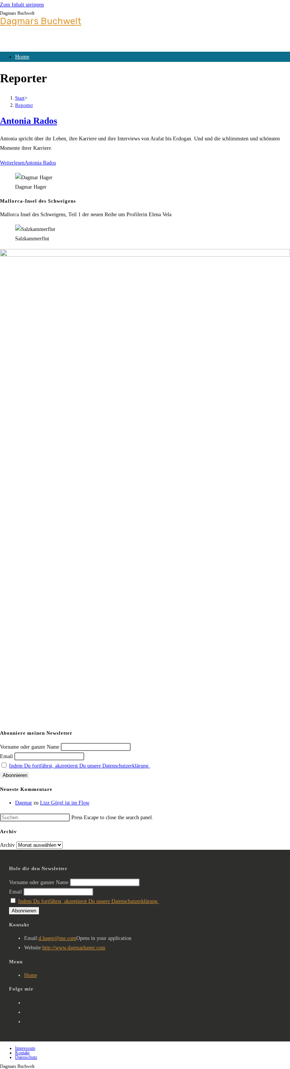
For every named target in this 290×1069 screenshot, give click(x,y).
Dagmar (23, 803)
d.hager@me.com (57, 938)
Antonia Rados (28, 121)
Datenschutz (26, 1057)
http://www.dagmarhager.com (73, 948)
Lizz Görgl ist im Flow (64, 803)
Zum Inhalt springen (22, 5)
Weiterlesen (28, 163)
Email (6, 756)
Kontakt (22, 1052)
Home (22, 57)
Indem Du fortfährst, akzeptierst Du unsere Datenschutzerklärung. (79, 766)
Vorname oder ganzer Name (29, 747)
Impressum (25, 1048)
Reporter (24, 105)
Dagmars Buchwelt (40, 21)
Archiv (7, 845)
